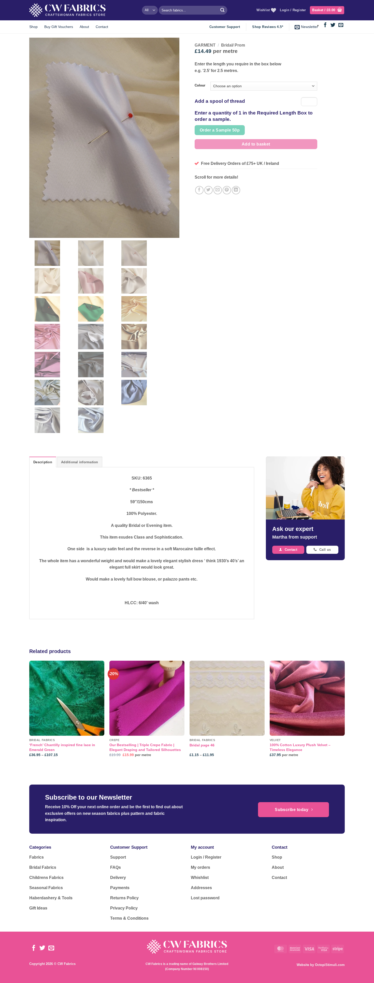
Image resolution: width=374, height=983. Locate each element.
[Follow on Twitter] (332, 25)
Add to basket (256, 144)
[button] (327, 10)
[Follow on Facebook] (325, 25)
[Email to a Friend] (217, 190)
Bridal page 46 (202, 745)
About (84, 27)
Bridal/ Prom (233, 45)
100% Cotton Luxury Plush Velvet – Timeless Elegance (300, 747)
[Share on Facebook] (199, 190)
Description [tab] (42, 462)
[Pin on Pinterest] (227, 190)
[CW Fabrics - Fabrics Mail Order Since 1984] (67, 10)
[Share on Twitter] (208, 190)
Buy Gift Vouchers (58, 27)
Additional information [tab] (79, 462)
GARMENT (205, 45)
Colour (200, 85)
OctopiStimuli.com (330, 965)
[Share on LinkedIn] (236, 190)
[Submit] (222, 10)
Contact (102, 27)
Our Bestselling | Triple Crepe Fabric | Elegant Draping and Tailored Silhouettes (145, 747)
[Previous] (29, 713)
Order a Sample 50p (220, 130)
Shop (33, 27)
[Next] (344, 713)
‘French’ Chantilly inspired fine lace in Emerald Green (62, 747)
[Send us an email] (340, 25)
